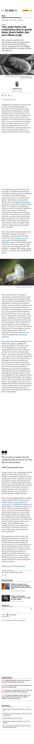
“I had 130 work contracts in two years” (13, 718)
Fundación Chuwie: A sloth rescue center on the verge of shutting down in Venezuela (16, 681)
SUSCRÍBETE (25, 10)
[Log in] (31, 10)
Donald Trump (12, 20)
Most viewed (5, 705)
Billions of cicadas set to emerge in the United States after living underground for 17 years (21, 586)
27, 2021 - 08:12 (17, 91)
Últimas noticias (7, 677)
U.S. (3, 16)
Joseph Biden (5, 20)
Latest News (20, 20)
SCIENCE (4, 24)
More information (5, 616)
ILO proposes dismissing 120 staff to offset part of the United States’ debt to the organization (17, 691)
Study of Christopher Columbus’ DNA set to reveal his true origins (20, 598)
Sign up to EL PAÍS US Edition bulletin (13, 572)
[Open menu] (3, 10)
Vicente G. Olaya (14, 601)
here (24, 620)
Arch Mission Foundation (21, 202)
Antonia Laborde (15, 591)
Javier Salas (17, 88)
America (4, 609)
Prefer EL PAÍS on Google (9, 99)
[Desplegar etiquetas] (31, 609)
